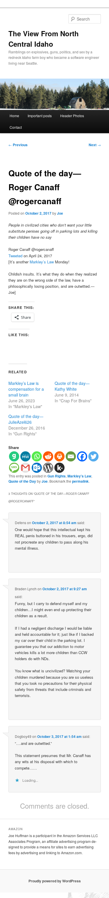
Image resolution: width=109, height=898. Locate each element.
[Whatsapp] (37, 456)
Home (14, 115)
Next (95, 144)
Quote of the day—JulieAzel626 (25, 419)
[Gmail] (25, 468)
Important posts (40, 115)
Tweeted (15, 255)
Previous (18, 144)
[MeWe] (25, 456)
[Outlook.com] (37, 468)
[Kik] (59, 468)
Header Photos (72, 115)
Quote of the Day (22, 481)
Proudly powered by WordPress (54, 880)
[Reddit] (48, 456)
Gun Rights (56, 476)
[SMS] (14, 468)
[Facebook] (82, 456)
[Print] (59, 456)
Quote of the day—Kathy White (72, 386)
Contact (16, 127)
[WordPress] (48, 468)
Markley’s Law (42, 262)
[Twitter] (93, 456)
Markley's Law (79, 476)
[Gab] (14, 456)
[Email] (71, 456)
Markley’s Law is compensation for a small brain (26, 389)
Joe (60, 213)
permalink (80, 481)
